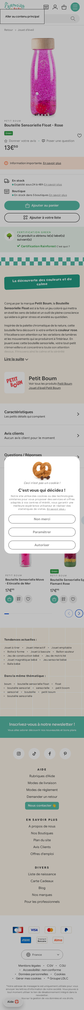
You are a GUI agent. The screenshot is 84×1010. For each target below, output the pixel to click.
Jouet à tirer (12, 647)
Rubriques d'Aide (42, 776)
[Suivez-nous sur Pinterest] (65, 753)
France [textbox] (37, 955)
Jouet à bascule (40, 651)
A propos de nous (42, 826)
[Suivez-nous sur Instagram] (18, 753)
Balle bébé (13, 663)
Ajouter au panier (45, 205)
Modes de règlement (42, 790)
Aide (10, 1002)
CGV (50, 965)
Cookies (59, 974)
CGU (62, 965)
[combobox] (42, 955)
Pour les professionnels (42, 902)
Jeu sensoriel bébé (54, 659)
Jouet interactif (35, 647)
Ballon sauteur (65, 651)
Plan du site (42, 840)
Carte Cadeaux (42, 881)
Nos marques (42, 895)
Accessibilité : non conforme (42, 970)
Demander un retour (42, 797)
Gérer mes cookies (28, 978)
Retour (8, 30)
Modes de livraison (42, 783)
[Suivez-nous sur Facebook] (49, 753)
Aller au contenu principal (22, 16)
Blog (42, 888)
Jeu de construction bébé (23, 655)
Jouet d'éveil (26, 30)
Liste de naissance (42, 874)
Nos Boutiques (42, 833)
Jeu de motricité (55, 655)
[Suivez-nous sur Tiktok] (34, 753)
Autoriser (41, 545)
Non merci (42, 519)
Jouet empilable (61, 647)
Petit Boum (12, 121)
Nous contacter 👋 (42, 805)
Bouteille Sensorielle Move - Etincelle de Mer (24, 581)
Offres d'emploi (42, 854)
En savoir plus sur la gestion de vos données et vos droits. (42, 998)
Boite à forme (15, 651)
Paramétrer (42, 532)
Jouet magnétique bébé (22, 659)
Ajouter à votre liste (45, 218)
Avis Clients (42, 847)
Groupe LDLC (59, 978)
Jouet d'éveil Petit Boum (45, 388)
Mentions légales (29, 965)
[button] (35, 115)
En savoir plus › (56, 508)
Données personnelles (33, 974)
